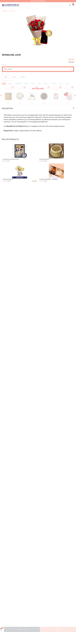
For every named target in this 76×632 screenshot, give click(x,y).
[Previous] (1, 95)
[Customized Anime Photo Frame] (19, 152)
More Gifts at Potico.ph (38, 1)
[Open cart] (73, 5)
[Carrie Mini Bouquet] (19, 172)
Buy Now (58, 629)
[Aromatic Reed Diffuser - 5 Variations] (56, 172)
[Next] (75, 95)
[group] (38, 30)
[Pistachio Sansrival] (56, 152)
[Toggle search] (70, 5)
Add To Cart (22, 629)
